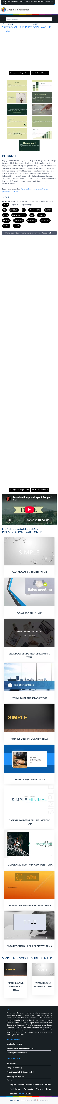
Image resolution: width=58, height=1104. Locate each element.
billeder (6, 221)
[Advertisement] (29, 361)
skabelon (14, 210)
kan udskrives (34, 210)
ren (4, 210)
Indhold (41, 215)
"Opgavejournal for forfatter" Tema (29, 946)
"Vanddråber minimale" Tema (29, 572)
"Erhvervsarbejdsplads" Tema (29, 698)
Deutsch (30, 1084)
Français (39, 1084)
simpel (5, 205)
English (13, 1084)
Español (21, 1084)
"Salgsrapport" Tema (29, 612)
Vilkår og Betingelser (16, 1076)
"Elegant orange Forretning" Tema (29, 905)
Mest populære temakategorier (20, 1048)
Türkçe (39, 1089)
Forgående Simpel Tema (20, 73)
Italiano (48, 1084)
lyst (31, 215)
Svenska (13, 1093)
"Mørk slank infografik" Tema (29, 738)
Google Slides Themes (18, 1100)
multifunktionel (19, 215)
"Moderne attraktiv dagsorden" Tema (29, 864)
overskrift (18, 221)
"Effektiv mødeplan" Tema (29, 779)
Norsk (28, 1093)
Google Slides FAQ (14, 1067)
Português (28, 1089)
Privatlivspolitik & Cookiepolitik (20, 1072)
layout (17, 226)
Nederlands (15, 1089)
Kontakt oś (11, 1063)
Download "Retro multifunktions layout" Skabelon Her (29, 233)
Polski (48, 1089)
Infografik (31, 221)
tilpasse (6, 226)
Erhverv (48, 210)
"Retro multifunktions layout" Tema (27, 29)
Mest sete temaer (14, 1044)
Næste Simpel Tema (39, 73)
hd (23, 210)
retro (5, 215)
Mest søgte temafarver (17, 1053)
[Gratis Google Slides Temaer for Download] (16, 10)
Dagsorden (45, 221)
